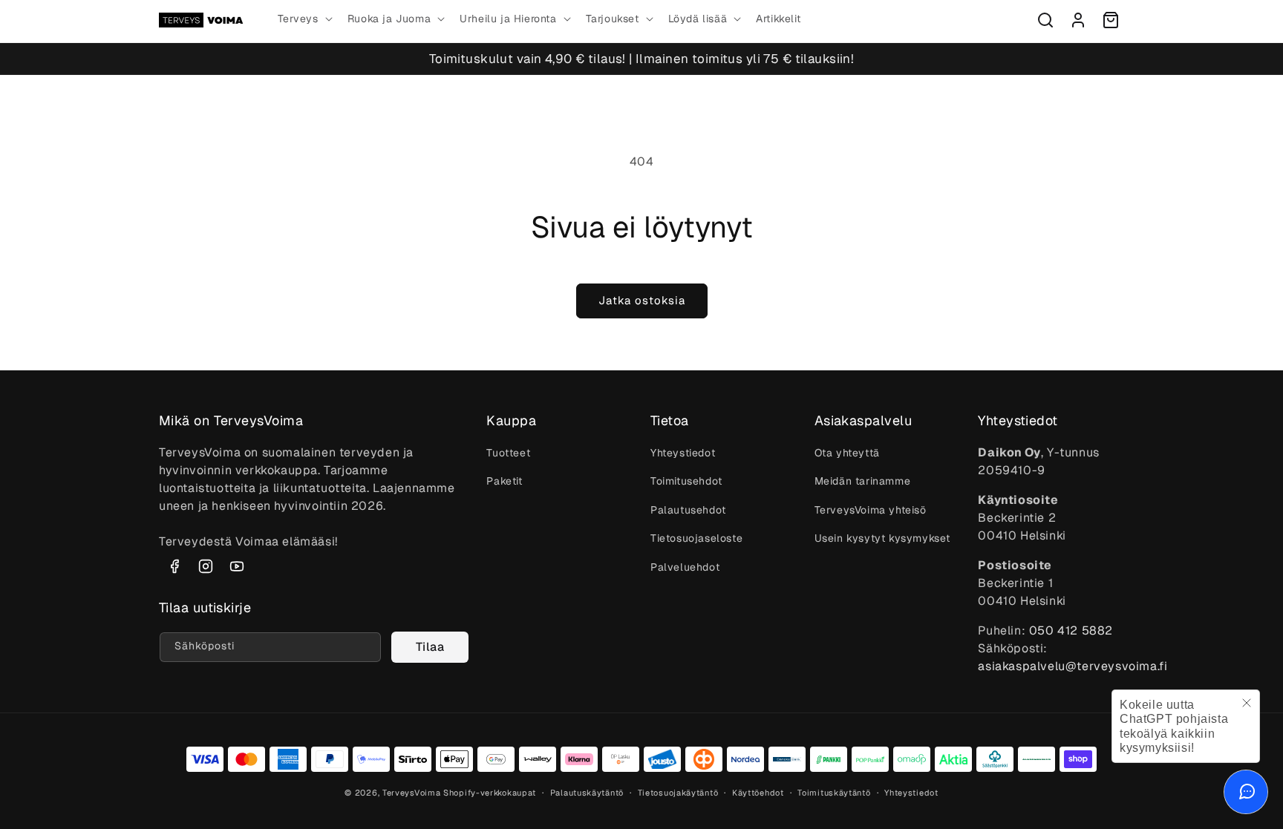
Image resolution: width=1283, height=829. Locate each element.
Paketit (504, 481)
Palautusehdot (688, 510)
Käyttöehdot (758, 792)
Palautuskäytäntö (587, 792)
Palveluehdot (684, 567)
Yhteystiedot (682, 452)
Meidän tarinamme (862, 481)
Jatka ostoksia (641, 300)
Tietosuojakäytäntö (678, 792)
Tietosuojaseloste (696, 538)
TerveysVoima (411, 792)
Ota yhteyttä (847, 452)
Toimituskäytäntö (833, 792)
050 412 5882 (1071, 630)
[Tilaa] (430, 647)
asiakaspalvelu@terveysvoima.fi (1072, 666)
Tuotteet (508, 452)
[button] (304, 18)
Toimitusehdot (686, 481)
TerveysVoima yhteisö (870, 510)
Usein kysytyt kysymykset (882, 538)
